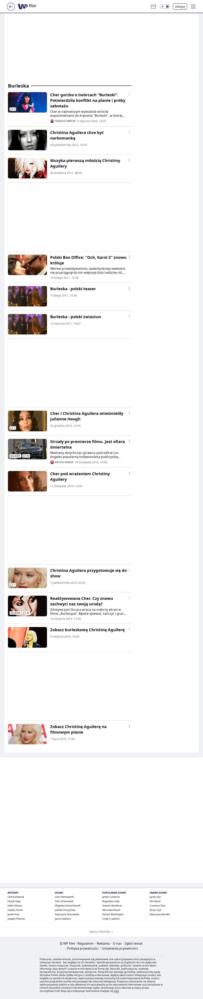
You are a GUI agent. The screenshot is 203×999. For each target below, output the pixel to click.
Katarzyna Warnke (160, 914)
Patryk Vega (14, 901)
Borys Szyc (156, 910)
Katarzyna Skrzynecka (67, 914)
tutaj (116, 991)
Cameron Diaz (158, 905)
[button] (165, 6)
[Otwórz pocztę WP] (153, 6)
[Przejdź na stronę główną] (11, 9)
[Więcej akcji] (129, 94)
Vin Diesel (155, 901)
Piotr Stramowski (64, 901)
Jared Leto (155, 897)
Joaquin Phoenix (16, 918)
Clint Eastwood (16, 897)
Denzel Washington (113, 914)
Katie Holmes (15, 905)
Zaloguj (180, 6)
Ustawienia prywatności (119, 948)
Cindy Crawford (110, 918)
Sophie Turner (15, 910)
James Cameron (111, 897)
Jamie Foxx (13, 914)
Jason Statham (63, 918)
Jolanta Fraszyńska (65, 910)
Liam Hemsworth (64, 897)
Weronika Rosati (111, 910)
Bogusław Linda (111, 901)
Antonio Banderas (112, 905)
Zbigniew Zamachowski (67, 905)
